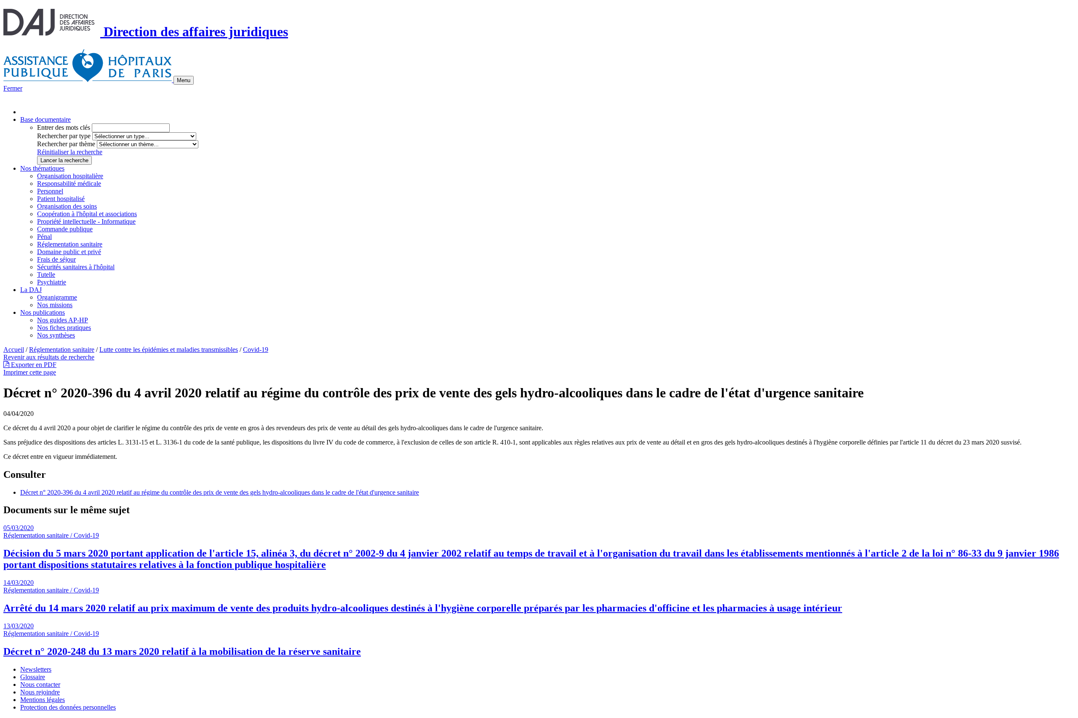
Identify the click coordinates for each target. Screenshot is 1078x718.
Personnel (50, 191)
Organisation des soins (67, 206)
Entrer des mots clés (63, 127)
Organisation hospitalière (70, 176)
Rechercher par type (64, 135)
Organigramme (57, 297)
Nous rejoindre (40, 692)
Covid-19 (255, 349)
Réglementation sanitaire (69, 244)
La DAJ (31, 289)
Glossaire (32, 676)
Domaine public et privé (69, 251)
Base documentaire (45, 119)
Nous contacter (40, 684)
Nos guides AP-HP (62, 320)
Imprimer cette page (29, 372)
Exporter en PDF (32, 364)
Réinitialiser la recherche (69, 151)
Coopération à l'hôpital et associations (87, 213)
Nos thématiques (42, 168)
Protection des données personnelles (68, 707)
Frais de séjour (56, 259)
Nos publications (42, 312)
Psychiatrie (51, 282)
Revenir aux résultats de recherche (48, 357)
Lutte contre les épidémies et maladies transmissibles (168, 349)
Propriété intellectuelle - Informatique (86, 221)
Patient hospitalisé (61, 198)
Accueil (13, 349)
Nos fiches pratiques (64, 327)
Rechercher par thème (66, 143)
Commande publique (65, 229)
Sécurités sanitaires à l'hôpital (76, 267)
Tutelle (46, 274)
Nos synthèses (56, 335)
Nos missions (54, 304)
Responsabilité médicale (69, 183)
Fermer (12, 88)
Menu (183, 80)
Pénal (44, 236)
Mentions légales (42, 699)
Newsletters (35, 669)
